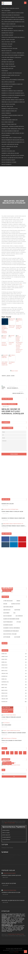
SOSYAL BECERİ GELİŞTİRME (8, 104)
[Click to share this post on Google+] (16, 381)
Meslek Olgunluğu (7, 50)
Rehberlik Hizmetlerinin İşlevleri (11, 75)
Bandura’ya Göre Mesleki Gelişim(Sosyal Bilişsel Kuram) (13, 142)
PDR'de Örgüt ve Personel (12, 326)
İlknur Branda (6, 839)
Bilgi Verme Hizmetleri (8, 122)
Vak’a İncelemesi (6, 10)
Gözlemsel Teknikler (7, 28)
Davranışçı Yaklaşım (7, 44)
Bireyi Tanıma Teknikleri (8, 64)
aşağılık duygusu (15, 603)
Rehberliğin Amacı (6, 88)
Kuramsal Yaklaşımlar (8, 404)
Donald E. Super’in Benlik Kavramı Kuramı (13, 12)
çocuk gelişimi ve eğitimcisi (8, 930)
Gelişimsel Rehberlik (7, 59)
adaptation (17, 609)
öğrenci (4, 931)
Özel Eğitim (4, 929)
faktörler (4, 375)
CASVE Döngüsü (6, 135)
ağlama (5, 603)
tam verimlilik (9, 928)
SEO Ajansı (16, 951)
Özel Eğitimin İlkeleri (7, 35)
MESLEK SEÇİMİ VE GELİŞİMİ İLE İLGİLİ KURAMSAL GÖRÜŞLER (13, 155)
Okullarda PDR (19, 920)
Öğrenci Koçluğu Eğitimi (10, 822)
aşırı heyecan (6, 609)
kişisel (8, 919)
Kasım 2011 (4, 676)
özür (19, 930)
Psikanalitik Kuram (7, 46)
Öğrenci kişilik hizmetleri (15, 929)
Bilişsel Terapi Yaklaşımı (8, 39)
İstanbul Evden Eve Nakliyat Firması (16, 934)
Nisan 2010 (4, 693)
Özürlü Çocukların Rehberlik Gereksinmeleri (13, 79)
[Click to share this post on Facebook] (7, 381)
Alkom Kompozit (6, 837)
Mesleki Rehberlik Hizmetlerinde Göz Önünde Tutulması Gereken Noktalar (13, 133)
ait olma (19, 621)
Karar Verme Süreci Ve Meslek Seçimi (11, 137)
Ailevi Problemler (8, 621)
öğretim (9, 931)
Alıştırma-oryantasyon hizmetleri (11, 913)
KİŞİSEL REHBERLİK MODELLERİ (9, 110)
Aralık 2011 (5, 673)
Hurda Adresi (5, 830)
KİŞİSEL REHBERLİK (6, 113)
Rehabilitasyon (6, 77)
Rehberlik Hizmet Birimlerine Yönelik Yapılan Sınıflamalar (13, 128)
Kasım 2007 (4, 701)
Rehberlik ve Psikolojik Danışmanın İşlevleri (13, 93)
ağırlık (18, 600)
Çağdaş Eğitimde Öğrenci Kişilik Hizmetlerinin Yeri (13, 99)
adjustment (6, 612)
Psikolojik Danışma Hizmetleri (10, 119)
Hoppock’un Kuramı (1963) (8, 151)
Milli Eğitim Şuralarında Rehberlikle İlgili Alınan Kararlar (13, 21)
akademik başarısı (8, 624)
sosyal (3, 928)
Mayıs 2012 (4, 670)
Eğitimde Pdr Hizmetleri (8, 61)
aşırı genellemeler (8, 606)
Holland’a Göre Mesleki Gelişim (10, 144)
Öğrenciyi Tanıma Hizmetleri (9, 124)
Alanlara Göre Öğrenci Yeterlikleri (11, 57)
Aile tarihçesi (19, 615)
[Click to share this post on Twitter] (12, 381)
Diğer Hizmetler (6, 117)
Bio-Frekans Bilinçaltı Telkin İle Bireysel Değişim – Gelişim (13, 30)
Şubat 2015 (5, 656)
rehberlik (7, 925)
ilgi (12, 918)
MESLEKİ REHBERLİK (6, 164)
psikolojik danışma (9, 922)
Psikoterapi (5, 70)
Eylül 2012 (4, 667)
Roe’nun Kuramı (6, 148)
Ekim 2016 (4, 653)
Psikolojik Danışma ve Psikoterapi (11, 15)
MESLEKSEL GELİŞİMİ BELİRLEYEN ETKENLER (12, 157)
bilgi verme (9, 914)
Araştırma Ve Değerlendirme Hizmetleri (12, 115)
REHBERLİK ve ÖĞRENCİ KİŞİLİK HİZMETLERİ (12, 90)
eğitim (18, 916)
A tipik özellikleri (8, 600)
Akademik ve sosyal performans (11, 627)
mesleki (16, 919)
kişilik (3, 919)
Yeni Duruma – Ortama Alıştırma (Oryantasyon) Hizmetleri (13, 126)
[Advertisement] (14, 181)
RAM (15, 923)
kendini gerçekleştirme (18, 918)
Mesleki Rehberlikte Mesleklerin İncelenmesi (13, 139)
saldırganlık (8, 927)
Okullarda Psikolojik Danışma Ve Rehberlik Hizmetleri (13, 55)
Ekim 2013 (4, 662)
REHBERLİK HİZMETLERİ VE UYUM (9, 108)
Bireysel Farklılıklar (7, 106)
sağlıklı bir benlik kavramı (18, 927)
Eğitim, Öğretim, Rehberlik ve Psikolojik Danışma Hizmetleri (13, 17)
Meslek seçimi (11, 920)
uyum (14, 928)
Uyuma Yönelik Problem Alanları (10, 8)
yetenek (18, 928)
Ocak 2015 (4, 659)
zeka (22, 928)
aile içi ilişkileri (7, 615)
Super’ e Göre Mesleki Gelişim (10, 146)
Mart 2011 (4, 687)
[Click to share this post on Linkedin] (21, 381)
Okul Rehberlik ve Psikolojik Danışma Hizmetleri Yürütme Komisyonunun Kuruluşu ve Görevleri (13, 26)
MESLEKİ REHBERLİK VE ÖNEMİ (9, 162)
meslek (12, 375)
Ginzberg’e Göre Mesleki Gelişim (10, 153)
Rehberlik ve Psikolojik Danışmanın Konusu (13, 95)
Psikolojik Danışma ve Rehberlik (10, 97)
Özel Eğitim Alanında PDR (8, 81)
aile (14, 612)
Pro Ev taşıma (6, 832)
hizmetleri (6, 918)
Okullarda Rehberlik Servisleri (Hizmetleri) (13, 19)
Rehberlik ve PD (12, 926)
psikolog (12, 921)
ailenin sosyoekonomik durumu (11, 618)
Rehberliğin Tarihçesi (7, 32)
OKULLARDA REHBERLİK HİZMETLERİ (4, 363)
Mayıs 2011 (4, 684)
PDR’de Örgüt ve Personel (9, 66)
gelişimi (8, 375)
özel (21, 284)
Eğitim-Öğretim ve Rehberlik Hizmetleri (12, 84)
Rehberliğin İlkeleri (7, 86)
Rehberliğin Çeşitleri (7, 68)
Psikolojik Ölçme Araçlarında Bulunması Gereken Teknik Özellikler (13, 37)
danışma (4, 915)
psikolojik (18, 921)
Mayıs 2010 (4, 690)
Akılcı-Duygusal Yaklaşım (8, 41)
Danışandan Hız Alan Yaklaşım (9, 48)
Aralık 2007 (5, 698)
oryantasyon (5, 921)
